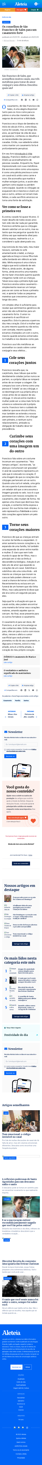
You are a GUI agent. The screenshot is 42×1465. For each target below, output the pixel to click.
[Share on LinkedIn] (26, 100)
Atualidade (21, 1379)
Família (17, 700)
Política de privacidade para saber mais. (21, 750)
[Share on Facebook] (22, 100)
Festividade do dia (16, 1035)
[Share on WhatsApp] (37, 100)
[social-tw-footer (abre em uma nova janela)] (23, 1428)
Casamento (7, 700)
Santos (26, 700)
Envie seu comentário (21, 863)
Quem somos (21, 1442)
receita (6, 1240)
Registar (7, 10)
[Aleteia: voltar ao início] (21, 4)
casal (6, 1113)
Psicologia (7, 1278)
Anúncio (21, 1410)
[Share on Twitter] (29, 100)
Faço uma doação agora (16, 818)
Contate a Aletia (21, 1454)
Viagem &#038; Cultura (21, 1388)
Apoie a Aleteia (21, 1438)
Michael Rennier (9, 40)
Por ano (21, 1420)
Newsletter (21, 1398)
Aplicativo (21, 1401)
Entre (30, 855)
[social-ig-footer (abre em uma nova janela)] (27, 1428)
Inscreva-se (21, 1404)
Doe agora (20, 10)
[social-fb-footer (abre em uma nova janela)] (19, 1428)
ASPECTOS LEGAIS (21, 1446)
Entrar (28, 1367)
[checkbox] (5, 749)
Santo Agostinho (10, 1158)
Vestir (21, 1407)
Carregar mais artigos (21, 944)
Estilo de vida (6, 17)
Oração (33, 10)
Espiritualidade (21, 1385)
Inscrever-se (10, 756)
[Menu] (7, 4)
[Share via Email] (33, 100)
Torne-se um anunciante (21, 1450)
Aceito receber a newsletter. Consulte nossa (21, 750)
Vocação (7, 1199)
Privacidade (21, 1458)
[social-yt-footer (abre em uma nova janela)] (15, 1428)
